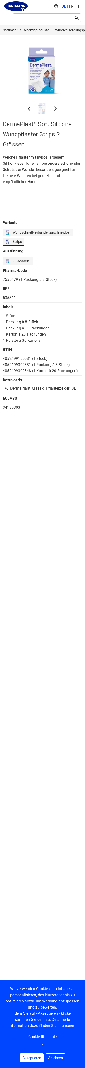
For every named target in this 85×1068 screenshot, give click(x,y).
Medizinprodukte (36, 30)
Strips (17, 242)
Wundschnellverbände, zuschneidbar (42, 232)
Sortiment (10, 30)
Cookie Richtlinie (42, 1036)
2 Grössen (21, 261)
